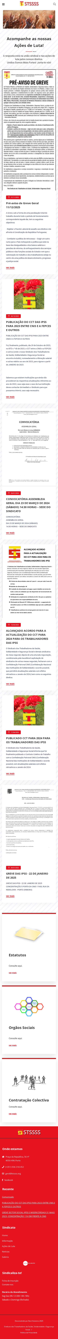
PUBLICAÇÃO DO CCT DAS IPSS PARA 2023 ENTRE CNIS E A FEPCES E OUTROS (28, 326)
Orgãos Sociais (22, 1027)
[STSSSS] (29, 4)
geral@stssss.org (13, 1173)
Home (5, 1235)
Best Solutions (33, 1321)
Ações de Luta (8, 1246)
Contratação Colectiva (29, 1100)
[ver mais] (29, 934)
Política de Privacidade (28, 1332)
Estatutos (17, 954)
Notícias (5, 1251)
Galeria (5, 1257)
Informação (7, 1240)
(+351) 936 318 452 (14, 1167)
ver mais (10, 267)
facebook (8, 1180)
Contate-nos (7, 1284)
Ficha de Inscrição (10, 1280)
